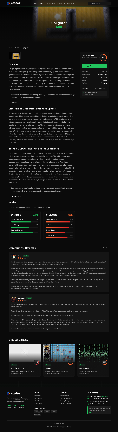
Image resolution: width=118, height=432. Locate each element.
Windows (104, 83)
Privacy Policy (64, 401)
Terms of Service (65, 403)
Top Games (37, 395)
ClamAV (105, 88)
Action (36, 411)
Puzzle (17, 48)
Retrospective (64, 395)
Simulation (37, 414)
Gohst (20, 256)
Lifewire (91, 412)
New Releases (38, 398)
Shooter (54, 411)
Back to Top (60, 423)
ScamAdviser (105, 396)
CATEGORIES (51, 3)
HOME (36, 3)
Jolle (103, 71)
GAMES (42, 3)
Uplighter (25, 48)
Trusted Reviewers (66, 398)
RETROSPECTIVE (69, 3)
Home (10, 48)
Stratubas (21, 298)
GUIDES (59, 3)
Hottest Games (38, 401)
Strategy (47, 411)
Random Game (38, 403)
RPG (41, 411)
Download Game (96, 66)
